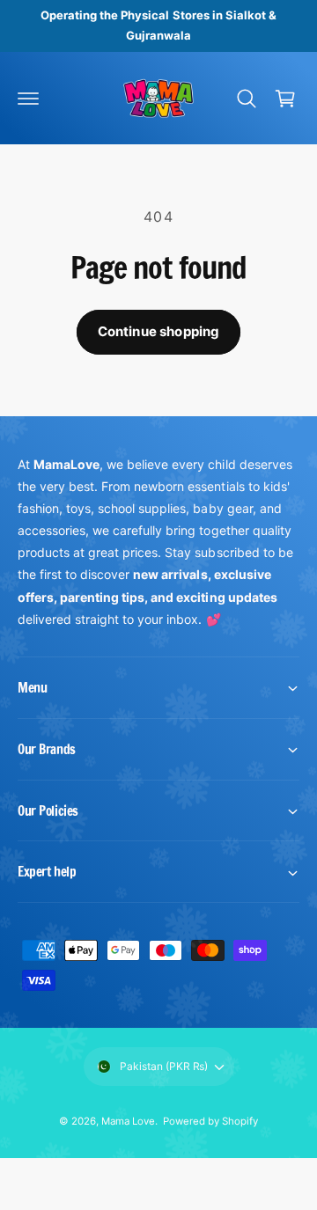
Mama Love (128, 1121)
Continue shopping (159, 331)
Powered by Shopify (210, 1121)
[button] (28, 98)
